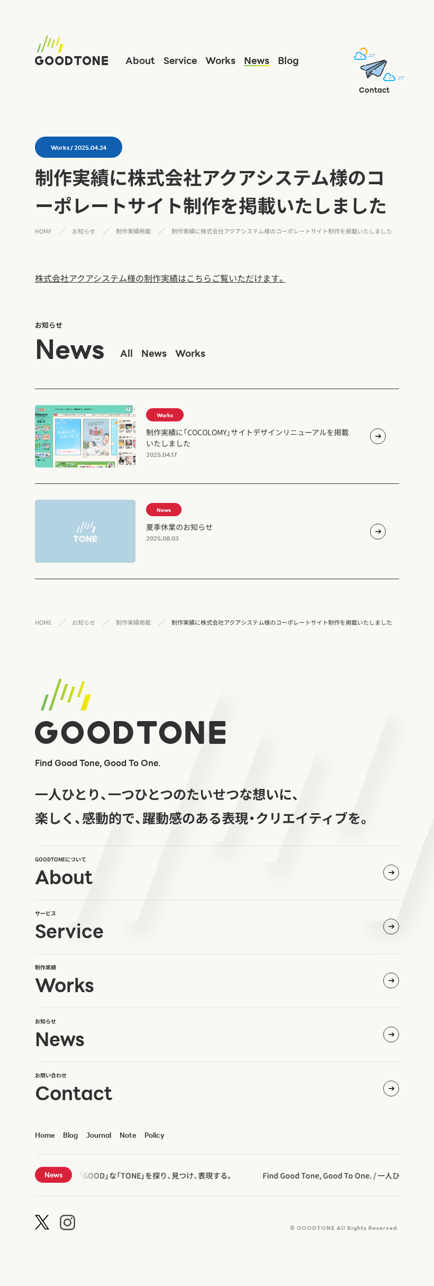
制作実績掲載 (133, 231)
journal (98, 1135)
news (256, 60)
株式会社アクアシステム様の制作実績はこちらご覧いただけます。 (160, 278)
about (140, 60)
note (128, 1135)
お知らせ (83, 231)
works (220, 60)
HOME (43, 231)
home (45, 1135)
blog (288, 60)
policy (154, 1135)
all (126, 353)
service (180, 60)
